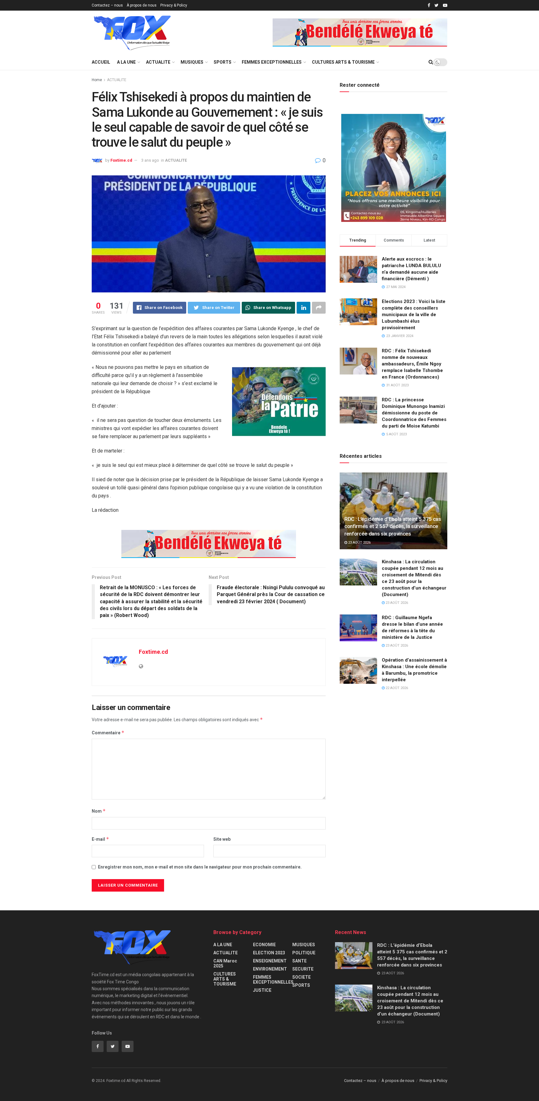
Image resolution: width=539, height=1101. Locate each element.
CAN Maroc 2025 (225, 963)
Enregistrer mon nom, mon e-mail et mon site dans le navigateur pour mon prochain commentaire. (200, 866)
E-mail (100, 839)
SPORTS (222, 62)
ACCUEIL (101, 62)
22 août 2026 (396, 688)
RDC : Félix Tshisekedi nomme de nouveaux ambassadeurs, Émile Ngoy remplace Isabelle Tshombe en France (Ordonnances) (412, 364)
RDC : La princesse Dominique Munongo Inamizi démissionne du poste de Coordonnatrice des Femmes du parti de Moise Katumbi (414, 413)
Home (97, 80)
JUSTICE (262, 990)
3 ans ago (150, 160)
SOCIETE (301, 977)
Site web (222, 839)
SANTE (299, 960)
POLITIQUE (303, 952)
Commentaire (108, 733)
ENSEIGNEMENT (270, 960)
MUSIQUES (192, 62)
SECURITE (302, 968)
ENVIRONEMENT (270, 968)
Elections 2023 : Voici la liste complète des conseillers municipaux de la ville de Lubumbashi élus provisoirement (413, 314)
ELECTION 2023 (269, 952)
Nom (99, 811)
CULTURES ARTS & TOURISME (343, 62)
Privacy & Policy (173, 5)
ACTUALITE (158, 62)
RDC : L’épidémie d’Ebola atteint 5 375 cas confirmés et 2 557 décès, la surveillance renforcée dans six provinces (392, 526)
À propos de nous (142, 5)
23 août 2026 (359, 543)
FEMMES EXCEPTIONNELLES (272, 62)
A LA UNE (126, 62)
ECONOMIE (264, 944)
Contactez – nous (107, 5)
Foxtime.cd (121, 160)
